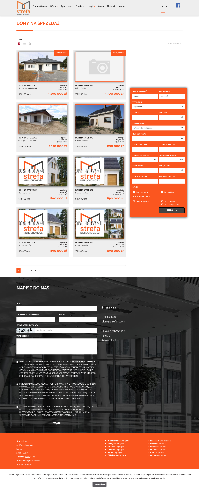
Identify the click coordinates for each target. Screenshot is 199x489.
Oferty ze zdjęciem (142, 201)
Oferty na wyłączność (171, 204)
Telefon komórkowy (27, 314)
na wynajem (118, 441)
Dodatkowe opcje (141, 196)
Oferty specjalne (170, 201)
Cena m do (164, 166)
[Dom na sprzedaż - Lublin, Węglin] (99, 74)
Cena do (163, 113)
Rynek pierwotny (142, 192)
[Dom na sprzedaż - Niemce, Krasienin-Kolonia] (42, 74)
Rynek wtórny (169, 192)
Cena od (136, 113)
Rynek (135, 187)
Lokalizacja (138, 123)
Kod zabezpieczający (27, 325)
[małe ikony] (24, 44)
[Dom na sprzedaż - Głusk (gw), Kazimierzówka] (42, 127)
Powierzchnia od (140, 155)
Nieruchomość (139, 91)
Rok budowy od (140, 176)
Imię (18, 304)
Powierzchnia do (167, 155)
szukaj (171, 210)
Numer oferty (139, 134)
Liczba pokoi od (140, 144)
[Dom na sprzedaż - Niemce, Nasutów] (99, 127)
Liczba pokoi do (167, 144)
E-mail (62, 314)
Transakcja (164, 91)
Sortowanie (174, 44)
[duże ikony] (19, 44)
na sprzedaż (160, 441)
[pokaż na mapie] (30, 44)
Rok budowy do (167, 176)
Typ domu (137, 102)
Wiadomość (22, 336)
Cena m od (137, 166)
